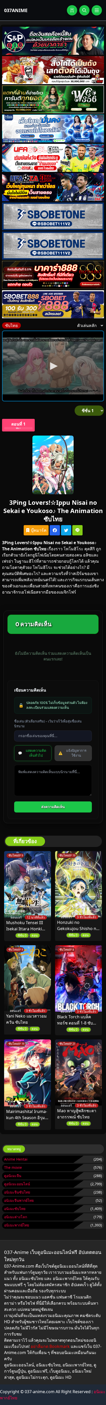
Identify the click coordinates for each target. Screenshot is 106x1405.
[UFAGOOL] (53, 158)
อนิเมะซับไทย (14, 1208)
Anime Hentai (16, 1159)
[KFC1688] (53, 70)
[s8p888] (53, 41)
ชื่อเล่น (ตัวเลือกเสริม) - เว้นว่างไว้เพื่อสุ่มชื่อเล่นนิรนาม (48, 723)
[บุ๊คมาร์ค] (72, 10)
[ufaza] (53, 187)
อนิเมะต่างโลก (15, 1216)
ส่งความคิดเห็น (53, 807)
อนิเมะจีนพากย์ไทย (19, 1200)
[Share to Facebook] (55, 530)
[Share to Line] (77, 530)
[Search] (84, 10)
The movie (13, 1167)
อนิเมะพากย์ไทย (16, 1225)
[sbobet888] (53, 304)
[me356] (53, 128)
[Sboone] (53, 216)
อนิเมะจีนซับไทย (17, 1192)
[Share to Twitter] (66, 530)
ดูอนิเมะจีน (12, 1175)
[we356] (53, 99)
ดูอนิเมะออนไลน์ (17, 1183)
